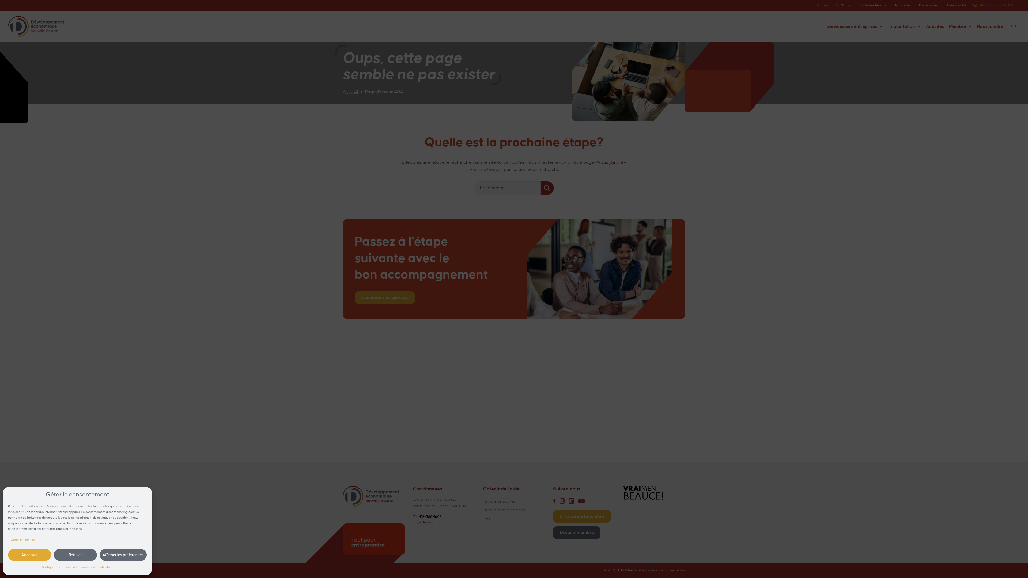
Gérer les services (23, 540)
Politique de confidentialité (91, 567)
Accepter (29, 555)
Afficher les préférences (123, 555)
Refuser (75, 555)
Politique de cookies (56, 567)
